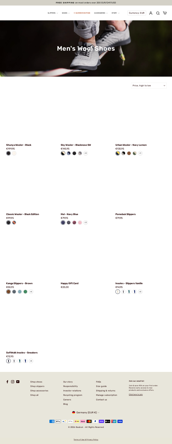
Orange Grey (14, 223)
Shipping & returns (105, 390)
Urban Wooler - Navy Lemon (131, 145)
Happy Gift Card (69, 283)
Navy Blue (63, 223)
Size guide (101, 386)
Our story (68, 382)
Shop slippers (37, 386)
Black (8, 153)
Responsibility (70, 386)
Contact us (101, 399)
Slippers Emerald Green (129, 292)
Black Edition (74, 153)
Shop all (34, 395)
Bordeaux (74, 222)
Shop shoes (36, 382)
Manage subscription (106, 395)
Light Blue (20, 292)
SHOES (65, 13)
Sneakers (8, 361)
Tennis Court (135, 153)
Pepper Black (123, 153)
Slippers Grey (123, 292)
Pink (80, 222)
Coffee (129, 153)
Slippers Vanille (118, 292)
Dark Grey (69, 223)
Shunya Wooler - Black (18, 145)
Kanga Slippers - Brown (19, 283)
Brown (8, 291)
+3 (86, 222)
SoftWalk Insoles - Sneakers (22, 352)
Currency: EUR (137, 13)
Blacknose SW (63, 153)
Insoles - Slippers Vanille (129, 283)
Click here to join (136, 394)
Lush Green (25, 292)
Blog (65, 404)
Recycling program (72, 395)
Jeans (69, 153)
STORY (114, 13)
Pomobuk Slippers (125, 214)
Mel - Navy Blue (69, 214)
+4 (31, 292)
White (14, 153)
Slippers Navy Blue (135, 292)
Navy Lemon (118, 153)
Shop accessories (39, 390)
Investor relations (72, 390)
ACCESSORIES (100, 13)
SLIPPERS (52, 13)
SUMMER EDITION (83, 13)
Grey (14, 291)
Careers (67, 399)
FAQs (98, 382)
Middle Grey (80, 153)
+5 (86, 153)
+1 (140, 153)
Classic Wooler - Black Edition (22, 214)
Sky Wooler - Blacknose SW (76, 145)
